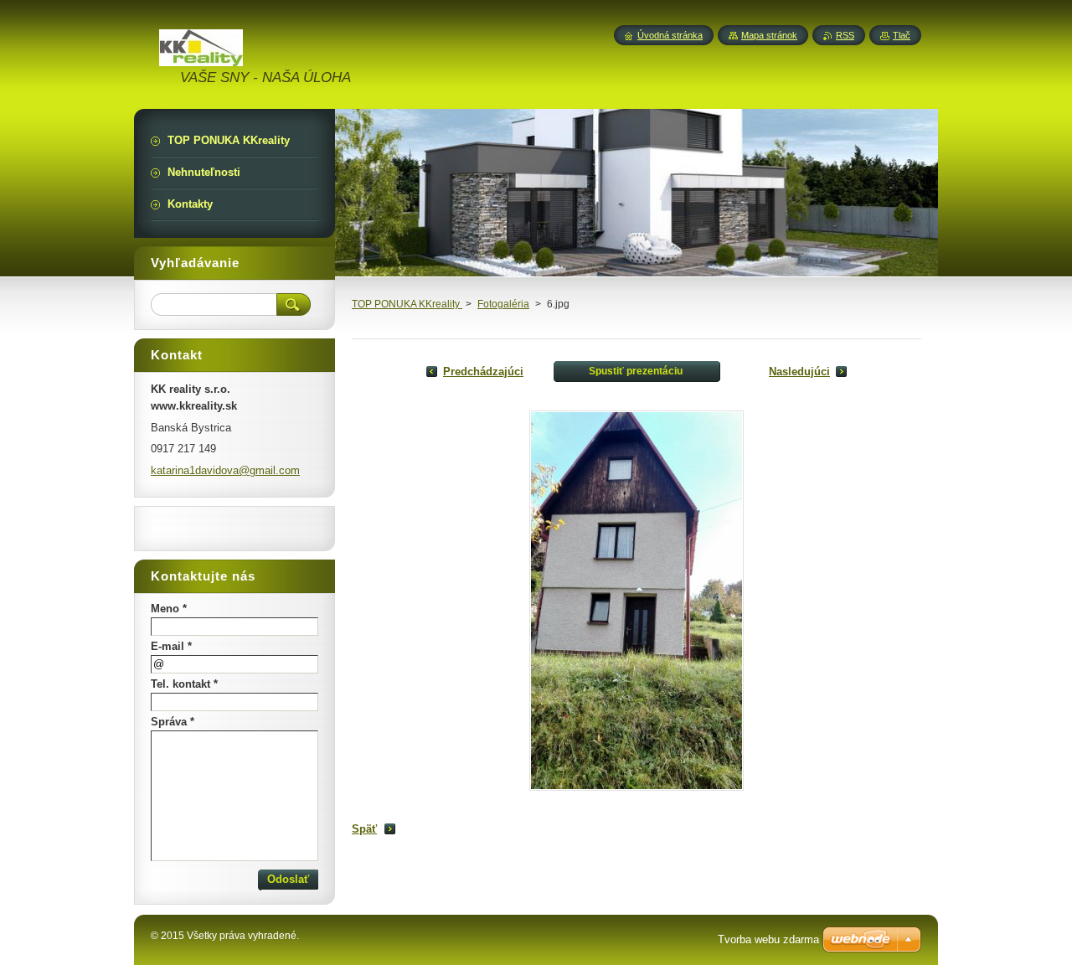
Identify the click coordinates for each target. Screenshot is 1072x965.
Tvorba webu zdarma (768, 939)
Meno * (169, 608)
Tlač (901, 35)
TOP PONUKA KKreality (407, 304)
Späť (364, 829)
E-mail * (171, 646)
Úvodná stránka (670, 35)
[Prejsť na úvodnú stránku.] (201, 56)
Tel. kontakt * (184, 684)
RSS (845, 35)
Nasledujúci (799, 371)
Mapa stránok (769, 35)
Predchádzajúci (483, 371)
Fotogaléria (503, 304)
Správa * (172, 721)
